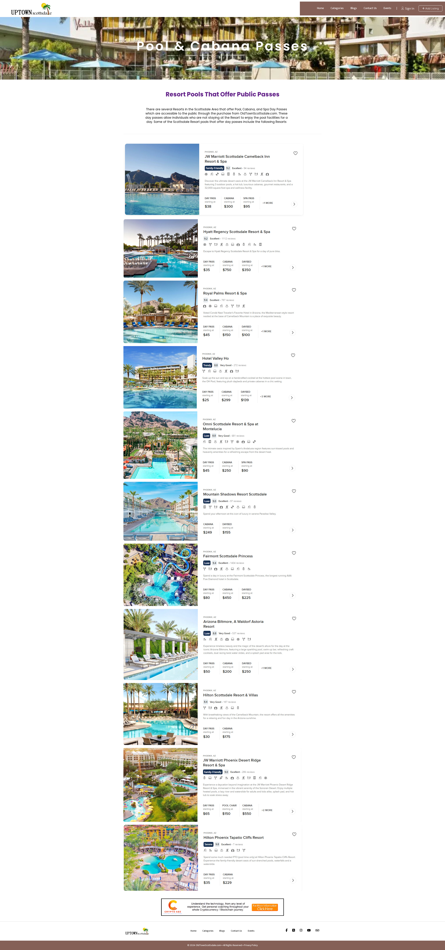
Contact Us (370, 8)
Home (320, 8)
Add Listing (432, 8)
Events (387, 8)
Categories (337, 8)
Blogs (353, 8)
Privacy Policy (251, 945)
